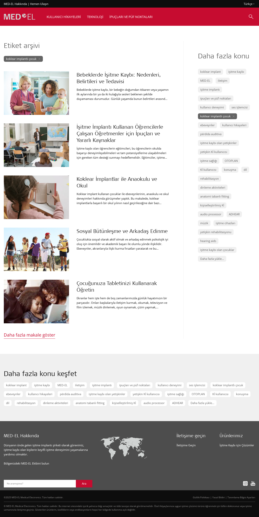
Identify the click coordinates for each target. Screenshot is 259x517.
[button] (210, 72)
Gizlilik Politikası (201, 497)
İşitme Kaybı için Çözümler (237, 445)
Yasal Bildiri (218, 497)
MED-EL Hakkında (15, 4)
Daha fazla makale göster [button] (29, 335)
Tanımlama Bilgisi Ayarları (241, 497)
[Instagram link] (245, 483)
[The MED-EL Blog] (19, 17)
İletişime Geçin (186, 445)
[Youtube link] (253, 483)
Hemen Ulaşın (39, 4)
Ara (84, 483)
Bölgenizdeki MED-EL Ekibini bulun (26, 463)
